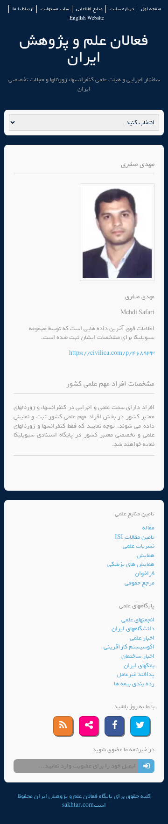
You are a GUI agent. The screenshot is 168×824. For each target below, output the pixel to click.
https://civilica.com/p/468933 (111, 353)
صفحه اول (151, 9)
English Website (87, 18)
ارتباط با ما (23, 9)
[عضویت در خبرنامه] (146, 766)
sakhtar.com (78, 805)
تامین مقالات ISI (134, 537)
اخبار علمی (142, 638)
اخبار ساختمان (137, 656)
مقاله (148, 528)
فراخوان (144, 573)
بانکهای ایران (139, 665)
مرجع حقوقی (139, 583)
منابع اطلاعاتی (89, 9)
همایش (145, 555)
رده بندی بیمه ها (134, 684)
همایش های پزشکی (130, 564)
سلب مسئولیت (55, 9)
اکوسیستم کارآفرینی (129, 647)
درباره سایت (122, 9)
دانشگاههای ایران (133, 629)
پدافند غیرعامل (135, 674)
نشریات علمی (138, 546)
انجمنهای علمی (137, 620)
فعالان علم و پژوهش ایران (84, 49)
